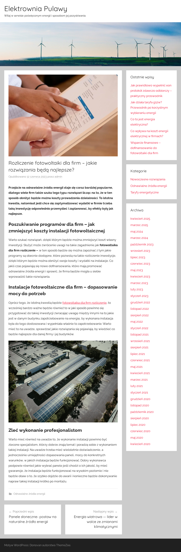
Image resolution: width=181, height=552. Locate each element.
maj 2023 (136, 270)
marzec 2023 (139, 283)
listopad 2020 (139, 405)
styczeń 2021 (139, 392)
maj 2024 (136, 231)
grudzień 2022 (140, 302)
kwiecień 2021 (140, 373)
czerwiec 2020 (140, 431)
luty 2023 (136, 289)
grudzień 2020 (140, 399)
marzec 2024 (139, 238)
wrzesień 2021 (140, 341)
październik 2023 (141, 244)
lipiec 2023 (137, 257)
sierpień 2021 (139, 347)
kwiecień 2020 (140, 444)
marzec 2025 (139, 225)
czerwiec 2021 (140, 360)
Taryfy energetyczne (144, 192)
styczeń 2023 (139, 296)
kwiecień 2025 (140, 218)
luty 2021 (136, 386)
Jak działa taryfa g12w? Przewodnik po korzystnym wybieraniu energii (149, 107)
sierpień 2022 (139, 315)
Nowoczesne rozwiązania (147, 179)
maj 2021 (136, 366)
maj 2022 (136, 321)
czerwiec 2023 (140, 263)
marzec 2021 (139, 379)
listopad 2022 (139, 308)
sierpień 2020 (139, 418)
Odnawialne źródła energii (29, 493)
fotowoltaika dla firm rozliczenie (84, 302)
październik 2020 (142, 412)
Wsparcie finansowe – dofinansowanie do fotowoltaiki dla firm (145, 148)
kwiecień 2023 (140, 276)
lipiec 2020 (137, 424)
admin (58, 176)
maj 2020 (136, 437)
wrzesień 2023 (140, 250)
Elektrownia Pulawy (35, 8)
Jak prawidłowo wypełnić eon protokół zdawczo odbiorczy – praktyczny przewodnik (151, 91)
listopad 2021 (139, 334)
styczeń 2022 (139, 328)
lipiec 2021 (137, 354)
